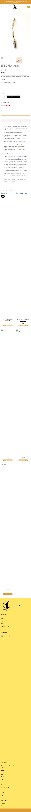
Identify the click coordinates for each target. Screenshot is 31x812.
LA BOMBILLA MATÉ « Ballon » (23, 319)
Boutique (3, 776)
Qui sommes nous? (5, 805)
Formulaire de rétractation (7, 629)
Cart (2, 779)
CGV (2, 623)
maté (9, 136)
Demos (2, 792)
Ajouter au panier (13, 96)
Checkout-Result (5, 787)
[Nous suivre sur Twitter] (19, 606)
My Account (4, 800)
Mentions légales (5, 626)
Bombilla (8, 64)
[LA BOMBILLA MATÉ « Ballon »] (23, 254)
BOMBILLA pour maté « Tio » (8, 590)
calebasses (18, 159)
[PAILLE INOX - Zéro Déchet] (8, 254)
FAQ (2, 621)
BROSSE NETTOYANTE (8, 456)
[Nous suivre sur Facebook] (15, 606)
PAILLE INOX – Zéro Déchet (8, 319)
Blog (2, 774)
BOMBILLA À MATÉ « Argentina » (23, 457)
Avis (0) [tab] (4, 120)
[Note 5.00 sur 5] (23, 321)
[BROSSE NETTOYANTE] (8, 391)
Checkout (3, 784)
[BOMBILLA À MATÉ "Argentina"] (23, 391)
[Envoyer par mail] (4, 105)
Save (8, 105)
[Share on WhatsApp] (2, 105)
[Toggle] (29, 792)
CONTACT (3, 790)
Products (3, 803)
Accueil (3, 64)
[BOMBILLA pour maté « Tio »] (8, 526)
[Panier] (28, 7)
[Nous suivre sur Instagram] (17, 606)
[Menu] (2, 6)
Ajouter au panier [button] (8, 325)
